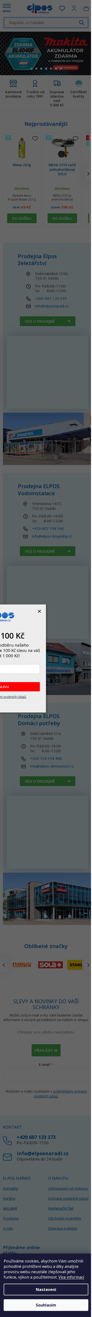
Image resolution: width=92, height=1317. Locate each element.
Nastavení (46, 1289)
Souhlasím (46, 1305)
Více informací (71, 1277)
